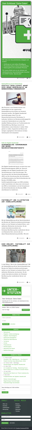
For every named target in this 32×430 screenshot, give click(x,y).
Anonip (5, 343)
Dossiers (5, 405)
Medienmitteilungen (9, 350)
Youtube (17, 411)
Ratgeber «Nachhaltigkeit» (10, 335)
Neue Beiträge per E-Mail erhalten (10, 387)
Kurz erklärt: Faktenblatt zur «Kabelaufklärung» (16, 245)
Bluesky (17, 404)
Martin (28, 194)
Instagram (18, 405)
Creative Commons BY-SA (22, 428)
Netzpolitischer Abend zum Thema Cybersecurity (16, 373)
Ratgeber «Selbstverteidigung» (11, 334)
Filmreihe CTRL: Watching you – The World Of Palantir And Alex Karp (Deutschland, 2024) (15, 360)
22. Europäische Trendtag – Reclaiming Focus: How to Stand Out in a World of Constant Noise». (16, 369)
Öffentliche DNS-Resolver (10, 339)
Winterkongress (8, 346)
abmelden (12, 324)
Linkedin (17, 407)
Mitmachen (5, 409)
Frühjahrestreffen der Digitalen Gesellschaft (15, 376)
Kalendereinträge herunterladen (11, 382)
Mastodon (18, 409)
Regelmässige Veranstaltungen (11, 381)
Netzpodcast (7, 332)
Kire (29, 78)
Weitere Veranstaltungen (10, 379)
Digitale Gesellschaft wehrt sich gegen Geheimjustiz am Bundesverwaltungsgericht (15, 87)
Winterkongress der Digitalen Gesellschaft (14, 364)
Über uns (5, 404)
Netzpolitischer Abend (9, 348)
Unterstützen (6, 407)
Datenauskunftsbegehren (10, 337)
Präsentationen (7, 345)
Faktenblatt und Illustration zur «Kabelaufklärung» (15, 201)
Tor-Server (6, 341)
